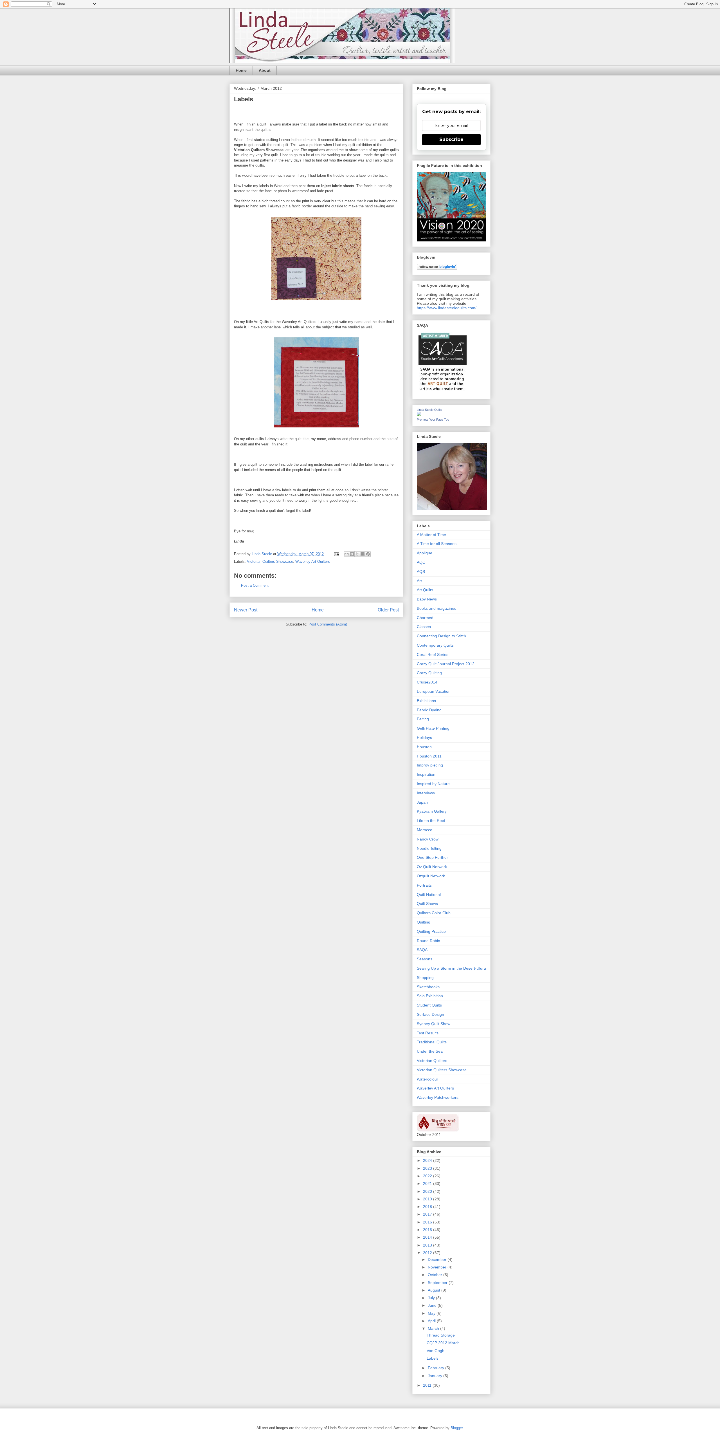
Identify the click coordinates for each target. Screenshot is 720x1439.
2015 (428, 1229)
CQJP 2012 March (443, 1343)
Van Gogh (435, 1350)
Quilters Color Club (434, 913)
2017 (428, 1214)
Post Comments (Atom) (328, 624)
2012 (428, 1252)
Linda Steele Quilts (429, 409)
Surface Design (430, 1014)
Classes (424, 626)
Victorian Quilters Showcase (270, 561)
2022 (428, 1176)
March (434, 1328)
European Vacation (434, 691)
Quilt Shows (427, 903)
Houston (424, 747)
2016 (428, 1222)
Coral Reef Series (432, 654)
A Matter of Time (431, 534)
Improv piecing (430, 765)
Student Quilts (429, 1005)
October (435, 1274)
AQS (421, 571)
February (436, 1368)
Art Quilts (425, 590)
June (433, 1305)
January (435, 1375)
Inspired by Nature (433, 783)
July (432, 1297)
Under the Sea (430, 1051)
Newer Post (245, 610)
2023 (428, 1168)
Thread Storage (441, 1335)
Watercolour (427, 1079)
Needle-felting (429, 848)
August (434, 1290)
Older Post (388, 610)
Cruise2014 (427, 682)
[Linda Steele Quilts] (419, 415)
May (432, 1313)
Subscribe (451, 139)
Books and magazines (436, 608)
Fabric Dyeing (429, 710)
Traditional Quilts (432, 1042)
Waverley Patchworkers (437, 1097)
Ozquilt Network (431, 876)
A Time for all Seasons (436, 543)
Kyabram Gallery (432, 811)
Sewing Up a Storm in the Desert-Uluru (451, 968)
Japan (422, 802)
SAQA (422, 949)
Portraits (424, 885)
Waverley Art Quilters (312, 561)
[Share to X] (357, 554)
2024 (428, 1160)
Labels (432, 1358)
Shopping (425, 977)
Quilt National (429, 894)
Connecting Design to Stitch (441, 636)
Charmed (425, 617)
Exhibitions (426, 700)
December (437, 1259)
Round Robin (428, 940)
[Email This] (346, 554)
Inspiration (426, 774)
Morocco (424, 830)
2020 (428, 1191)
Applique (424, 553)
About (265, 70)
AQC (421, 562)
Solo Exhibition (430, 996)
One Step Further (432, 857)
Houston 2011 (429, 756)
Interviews (426, 793)
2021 (428, 1183)
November (437, 1267)
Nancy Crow (427, 839)
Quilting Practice (431, 931)
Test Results (427, 1033)
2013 (428, 1245)
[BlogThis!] (352, 554)
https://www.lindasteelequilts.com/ (446, 308)
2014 (428, 1237)
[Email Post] (336, 554)
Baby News (427, 599)
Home (241, 70)
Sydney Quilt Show (433, 1023)
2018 (428, 1206)
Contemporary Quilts (435, 645)
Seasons (424, 959)
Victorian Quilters (432, 1060)
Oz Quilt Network (432, 866)
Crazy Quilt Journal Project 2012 (445, 664)
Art (419, 581)
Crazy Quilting (429, 673)
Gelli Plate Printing (433, 728)
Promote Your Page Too (433, 419)
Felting (423, 719)
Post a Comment (255, 585)
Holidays (424, 737)
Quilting (423, 922)
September (438, 1282)
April (432, 1321)
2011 (428, 1385)
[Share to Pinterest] (368, 554)
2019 (428, 1199)
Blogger (457, 1428)
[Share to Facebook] (362, 554)
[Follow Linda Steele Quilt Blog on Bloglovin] (437, 268)
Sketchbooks (428, 987)
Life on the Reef (431, 820)
